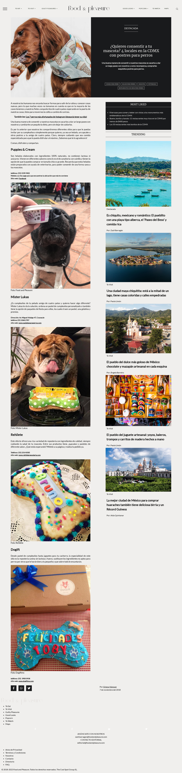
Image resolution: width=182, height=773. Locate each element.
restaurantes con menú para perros (131, 88)
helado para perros (128, 84)
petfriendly (152, 84)
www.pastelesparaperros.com (30, 323)
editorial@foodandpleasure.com (91, 743)
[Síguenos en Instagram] (72, 729)
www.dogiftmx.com (26, 681)
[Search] (177, 8)
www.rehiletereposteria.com (30, 455)
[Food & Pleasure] (89, 8)
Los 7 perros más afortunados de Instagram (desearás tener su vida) (56, 116)
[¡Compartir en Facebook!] (13, 688)
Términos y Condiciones (15, 752)
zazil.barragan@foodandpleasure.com (91, 737)
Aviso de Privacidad (13, 749)
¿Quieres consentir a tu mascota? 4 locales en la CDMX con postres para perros (131, 51)
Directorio (9, 761)
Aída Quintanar (117, 515)
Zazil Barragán (117, 230)
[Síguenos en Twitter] (146, 729)
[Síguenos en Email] (109, 729)
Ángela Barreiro (117, 372)
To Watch (156, 8)
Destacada (131, 28)
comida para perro (112, 84)
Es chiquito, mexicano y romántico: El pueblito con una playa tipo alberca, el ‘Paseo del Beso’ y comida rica (137, 219)
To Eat (18, 8)
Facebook (22, 178)
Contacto (9, 758)
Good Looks (128, 8)
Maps (166, 8)
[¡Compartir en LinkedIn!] (21, 688)
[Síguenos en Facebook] (35, 729)
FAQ (7, 764)
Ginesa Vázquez (110, 687)
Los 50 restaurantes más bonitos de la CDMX (129, 124)
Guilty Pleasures (49, 8)
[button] (5, 8)
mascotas (142, 84)
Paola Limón (116, 301)
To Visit (31, 8)
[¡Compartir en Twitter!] (29, 688)
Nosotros (9, 755)
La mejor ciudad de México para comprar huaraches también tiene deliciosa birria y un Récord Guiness (135, 504)
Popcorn (143, 8)
